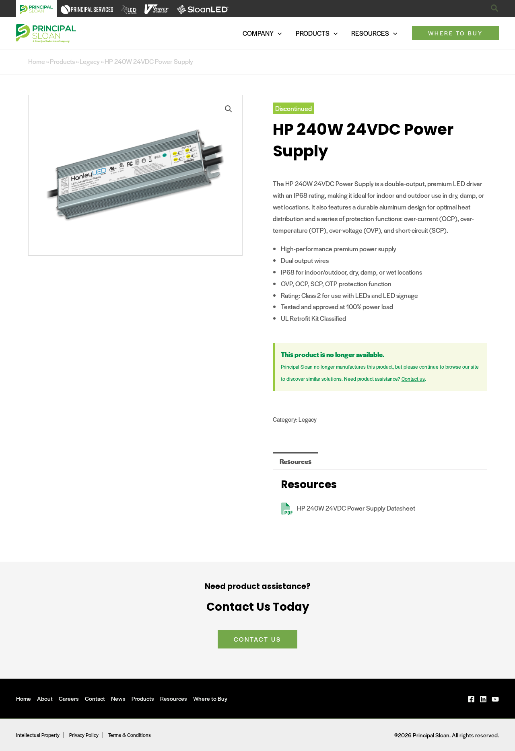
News (118, 698)
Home (36, 61)
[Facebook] (471, 699)
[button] (495, 8)
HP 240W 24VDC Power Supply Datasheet (356, 508)
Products (62, 61)
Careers (69, 698)
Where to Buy (210, 698)
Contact (95, 698)
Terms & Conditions (129, 735)
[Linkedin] (483, 699)
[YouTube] (495, 699)
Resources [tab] (295, 461)
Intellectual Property (38, 735)
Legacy (90, 61)
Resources (173, 698)
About (45, 698)
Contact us (413, 378)
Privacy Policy (84, 735)
